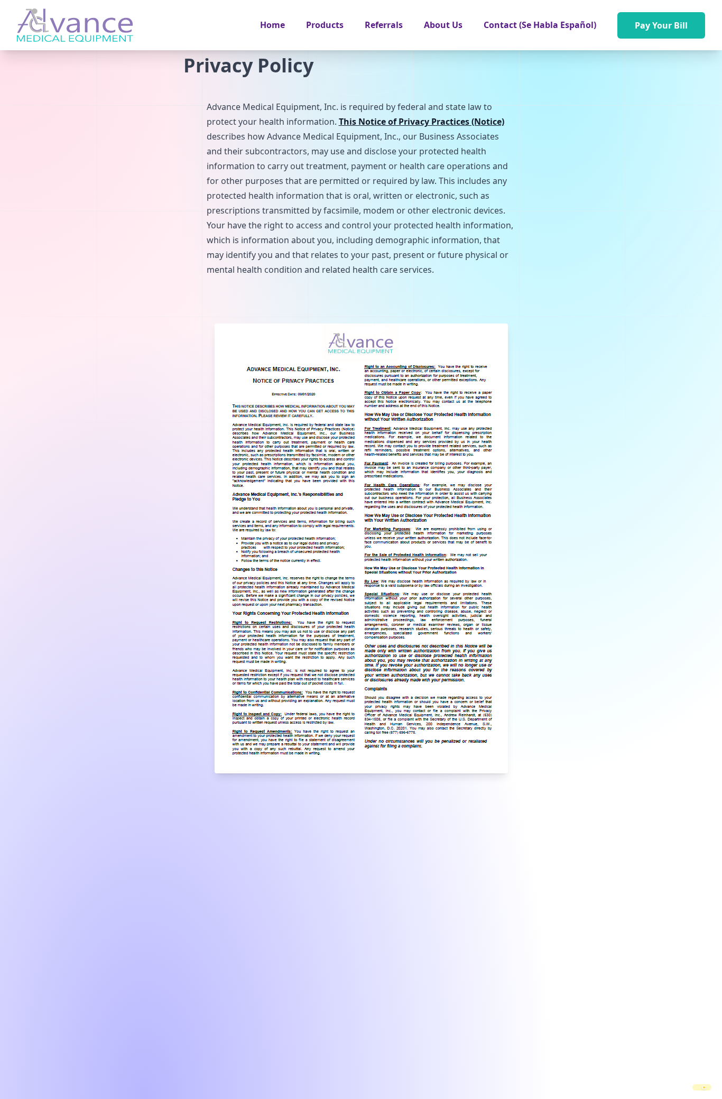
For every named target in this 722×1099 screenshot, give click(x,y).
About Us (443, 25)
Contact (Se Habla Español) (540, 25)
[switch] (701, 1087)
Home (272, 25)
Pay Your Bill (661, 25)
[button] (325, 25)
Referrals (384, 25)
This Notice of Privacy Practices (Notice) (421, 121)
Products (325, 25)
